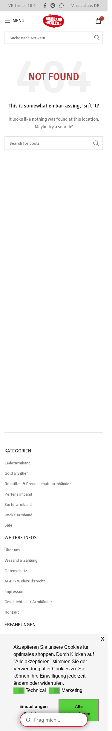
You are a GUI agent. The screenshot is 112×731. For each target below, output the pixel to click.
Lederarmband (17, 463)
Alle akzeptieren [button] (78, 710)
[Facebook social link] (45, 5)
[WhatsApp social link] (61, 5)
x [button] (103, 638)
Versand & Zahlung (20, 560)
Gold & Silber (16, 473)
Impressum (14, 591)
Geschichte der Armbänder (28, 601)
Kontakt (11, 612)
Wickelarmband (18, 515)
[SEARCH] (96, 38)
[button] (18, 690)
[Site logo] (54, 20)
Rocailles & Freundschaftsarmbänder (37, 483)
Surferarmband (18, 504)
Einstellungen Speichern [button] (33, 710)
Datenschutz (15, 570)
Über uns (12, 549)
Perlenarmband (18, 494)
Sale (8, 525)
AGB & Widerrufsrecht (24, 581)
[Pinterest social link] (53, 5)
